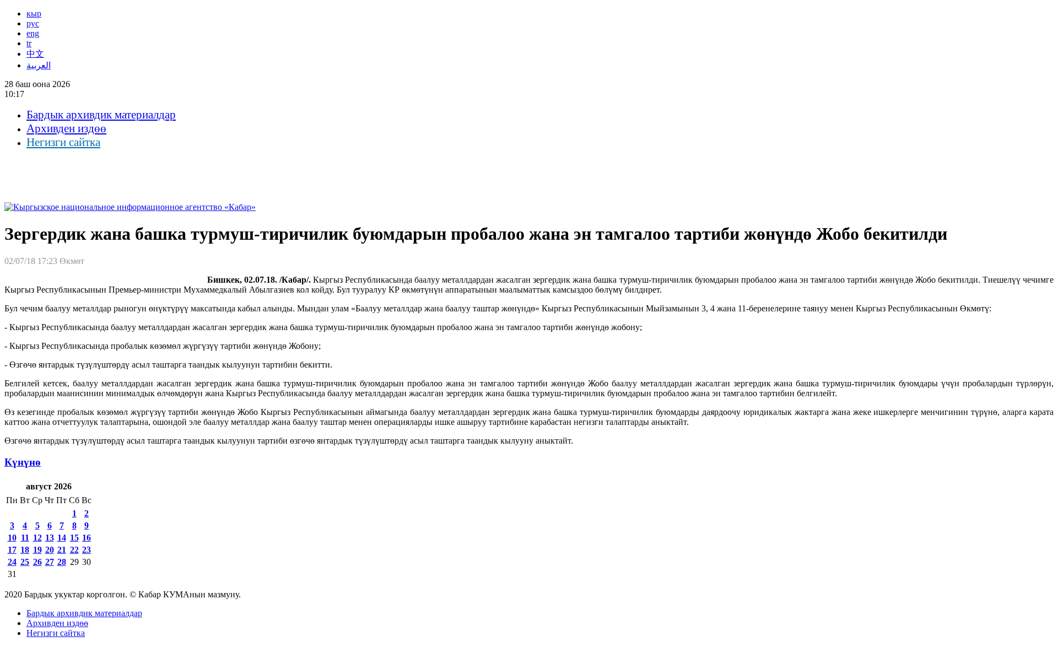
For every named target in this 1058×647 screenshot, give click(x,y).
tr (28, 43)
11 (25, 537)
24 (12, 562)
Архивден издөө (66, 128)
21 (61, 549)
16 (86, 537)
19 (37, 549)
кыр (33, 13)
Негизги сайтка (63, 142)
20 (49, 549)
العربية (38, 65)
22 (74, 549)
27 (49, 562)
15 (74, 537)
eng (32, 33)
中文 (35, 53)
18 (24, 549)
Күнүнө (22, 462)
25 (24, 562)
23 (86, 549)
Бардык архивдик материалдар (101, 114)
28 (61, 562)
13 (49, 537)
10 (12, 537)
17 (12, 549)
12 (37, 537)
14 (61, 537)
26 (37, 562)
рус (32, 23)
